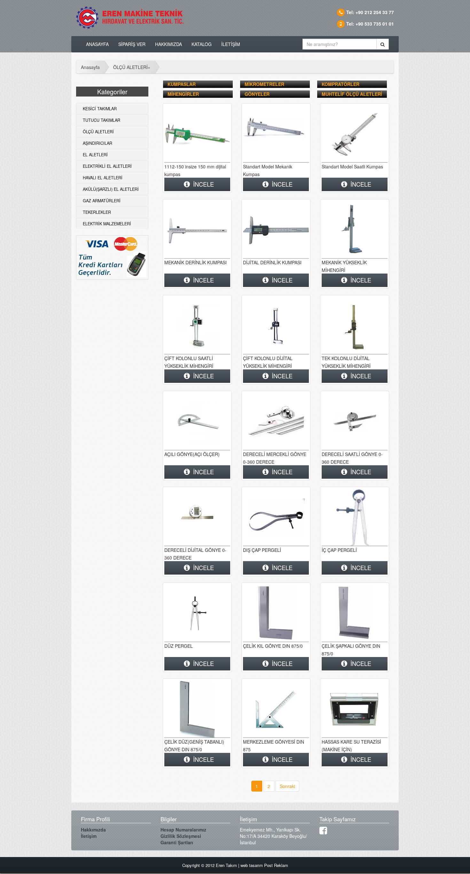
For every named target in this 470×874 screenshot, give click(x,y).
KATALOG (202, 44)
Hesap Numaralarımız (183, 829)
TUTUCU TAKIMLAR (101, 120)
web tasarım (251, 865)
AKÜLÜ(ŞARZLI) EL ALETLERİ (111, 189)
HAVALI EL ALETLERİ (102, 178)
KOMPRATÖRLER (340, 84)
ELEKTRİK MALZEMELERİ (107, 224)
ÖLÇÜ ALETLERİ (98, 132)
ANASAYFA (97, 44)
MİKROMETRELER (264, 84)
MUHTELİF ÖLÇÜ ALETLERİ (352, 94)
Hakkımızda (93, 829)
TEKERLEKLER (97, 212)
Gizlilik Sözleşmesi (181, 836)
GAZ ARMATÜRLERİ (102, 201)
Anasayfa (90, 67)
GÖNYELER (257, 94)
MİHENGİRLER (183, 94)
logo (132, 19)
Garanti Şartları (177, 842)
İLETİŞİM (230, 44)
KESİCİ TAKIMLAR (100, 109)
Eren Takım (226, 865)
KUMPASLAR (182, 84)
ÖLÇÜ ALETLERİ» (131, 67)
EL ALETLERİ (95, 155)
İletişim (89, 836)
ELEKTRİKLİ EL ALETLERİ (107, 166)
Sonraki (287, 786)
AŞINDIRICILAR (97, 143)
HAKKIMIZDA (168, 44)
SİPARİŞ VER (131, 44)
